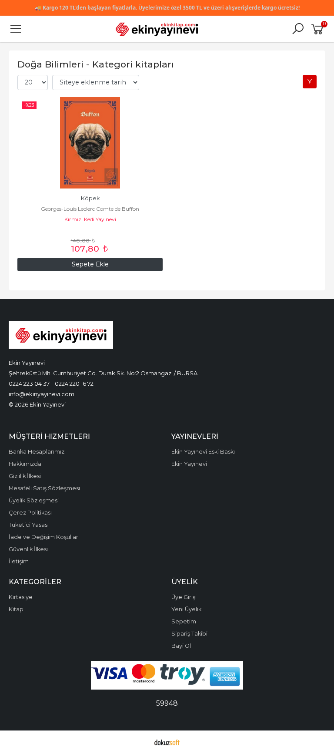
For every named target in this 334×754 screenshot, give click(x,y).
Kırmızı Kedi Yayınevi (90, 219)
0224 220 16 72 (74, 383)
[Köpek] (90, 142)
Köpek (90, 198)
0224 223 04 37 (29, 383)
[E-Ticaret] (167, 742)
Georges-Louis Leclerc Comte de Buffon (90, 208)
